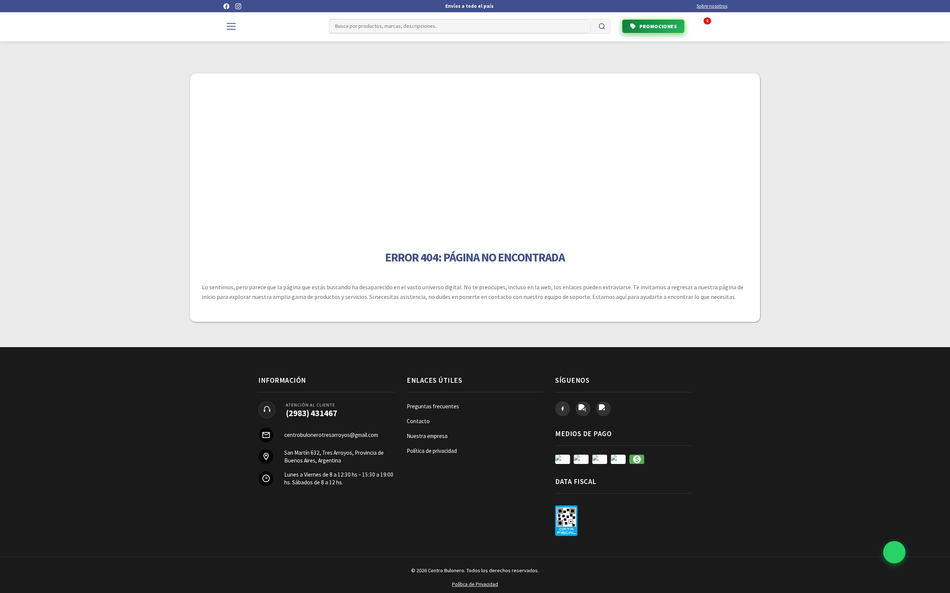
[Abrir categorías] (231, 26)
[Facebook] (226, 6)
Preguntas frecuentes (433, 406)
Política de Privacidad (475, 584)
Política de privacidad (432, 450)
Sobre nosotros (712, 6)
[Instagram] (238, 6)
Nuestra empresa (427, 435)
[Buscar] (602, 26)
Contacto (418, 421)
